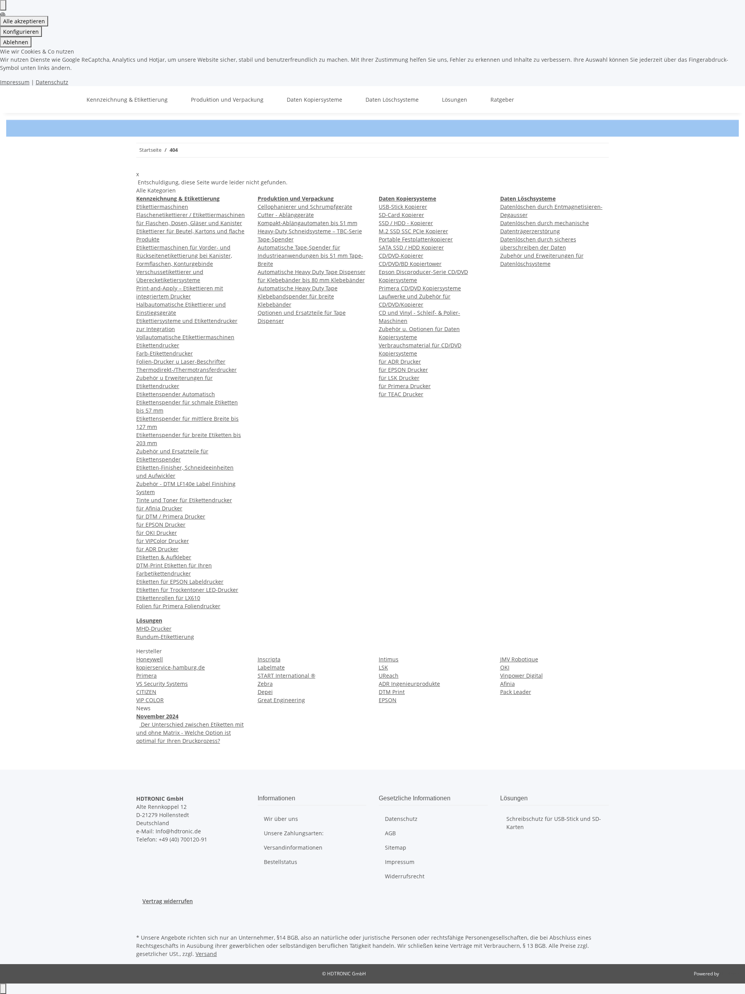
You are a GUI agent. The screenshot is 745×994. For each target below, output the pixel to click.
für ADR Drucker (157, 549)
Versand (206, 954)
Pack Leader (515, 692)
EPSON (388, 700)
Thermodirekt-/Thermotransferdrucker (186, 369)
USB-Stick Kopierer (403, 206)
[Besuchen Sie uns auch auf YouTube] (142, 923)
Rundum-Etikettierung (165, 636)
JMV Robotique (519, 659)
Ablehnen (15, 42)
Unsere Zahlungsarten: (294, 833)
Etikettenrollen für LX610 (168, 598)
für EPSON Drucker (160, 524)
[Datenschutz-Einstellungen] (3, 5)
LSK (383, 667)
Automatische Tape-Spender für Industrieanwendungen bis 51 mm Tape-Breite (310, 255)
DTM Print (392, 692)
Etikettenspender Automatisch (175, 394)
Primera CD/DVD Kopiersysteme (420, 288)
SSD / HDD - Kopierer (406, 223)
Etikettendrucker (157, 345)
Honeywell (149, 659)
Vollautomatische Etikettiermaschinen (185, 337)
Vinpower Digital (521, 675)
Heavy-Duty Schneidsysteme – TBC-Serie (310, 231)
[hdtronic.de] (68, 99)
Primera (146, 675)
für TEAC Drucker (401, 394)
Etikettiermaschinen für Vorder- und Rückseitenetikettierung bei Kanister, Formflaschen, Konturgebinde (184, 255)
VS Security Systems (162, 683)
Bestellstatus (280, 862)
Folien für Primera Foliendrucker (178, 606)
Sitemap (395, 847)
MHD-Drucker (154, 628)
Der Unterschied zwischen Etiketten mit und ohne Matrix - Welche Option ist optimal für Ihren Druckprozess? (190, 732)
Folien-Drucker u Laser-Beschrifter (180, 361)
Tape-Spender (276, 239)
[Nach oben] (3, 989)
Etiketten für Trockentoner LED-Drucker (187, 589)
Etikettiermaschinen (162, 206)
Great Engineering (281, 700)
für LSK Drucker (399, 378)
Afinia (507, 683)
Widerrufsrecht (404, 876)
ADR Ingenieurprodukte (409, 683)
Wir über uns (281, 818)
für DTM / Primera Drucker (170, 516)
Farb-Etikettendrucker (164, 353)
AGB (390, 833)
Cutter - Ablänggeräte (286, 215)
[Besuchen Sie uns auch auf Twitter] (142, 914)
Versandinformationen (293, 847)
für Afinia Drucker (159, 508)
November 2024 (157, 716)
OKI (504, 667)
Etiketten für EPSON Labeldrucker (180, 581)
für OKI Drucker (156, 532)
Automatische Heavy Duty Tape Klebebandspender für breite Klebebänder (298, 296)
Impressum (14, 82)
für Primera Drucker (405, 386)
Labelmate (271, 667)
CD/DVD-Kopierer (401, 255)
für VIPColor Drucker (162, 541)
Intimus (388, 659)
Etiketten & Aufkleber (163, 557)
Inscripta (269, 659)
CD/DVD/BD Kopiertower (410, 263)
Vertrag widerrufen (167, 901)
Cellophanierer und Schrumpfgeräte (305, 206)
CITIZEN (146, 692)
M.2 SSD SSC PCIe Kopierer (413, 231)
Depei (265, 692)
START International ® (286, 675)
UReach (388, 675)
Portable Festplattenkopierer (416, 239)
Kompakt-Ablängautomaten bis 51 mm (307, 223)
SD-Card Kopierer (401, 215)
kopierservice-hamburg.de (170, 667)
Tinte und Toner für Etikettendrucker (184, 500)
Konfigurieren (21, 31)
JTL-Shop (729, 973)
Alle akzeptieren (24, 21)
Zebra (265, 683)
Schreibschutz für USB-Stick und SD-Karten (553, 823)
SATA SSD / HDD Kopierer (411, 247)
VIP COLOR (150, 700)
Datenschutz (52, 82)
